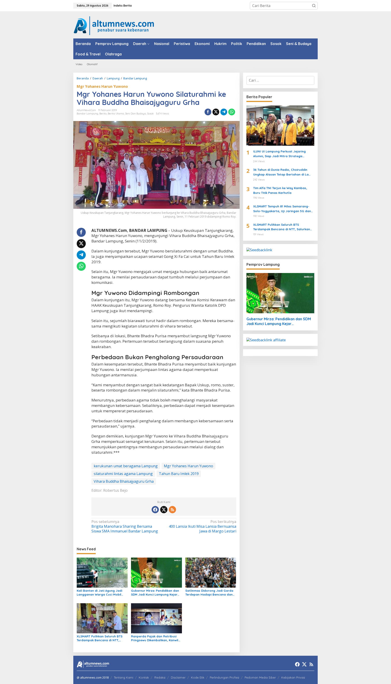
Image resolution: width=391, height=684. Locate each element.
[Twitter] (163, 509)
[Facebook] (155, 509)
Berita (103, 113)
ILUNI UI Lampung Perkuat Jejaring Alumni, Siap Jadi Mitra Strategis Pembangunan (279, 154)
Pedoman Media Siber (260, 677)
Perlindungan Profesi (224, 677)
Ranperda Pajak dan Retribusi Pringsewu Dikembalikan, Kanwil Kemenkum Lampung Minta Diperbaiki (154, 638)
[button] (314, 6)
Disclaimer (178, 677)
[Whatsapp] (231, 112)
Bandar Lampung (87, 113)
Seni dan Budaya (135, 113)
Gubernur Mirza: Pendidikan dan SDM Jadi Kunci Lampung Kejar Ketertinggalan (155, 592)
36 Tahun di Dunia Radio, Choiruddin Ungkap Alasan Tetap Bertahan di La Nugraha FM (281, 172)
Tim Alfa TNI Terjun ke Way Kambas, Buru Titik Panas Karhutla (280, 190)
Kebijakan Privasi (293, 677)
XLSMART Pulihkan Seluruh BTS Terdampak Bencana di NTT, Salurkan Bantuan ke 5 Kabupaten (99, 638)
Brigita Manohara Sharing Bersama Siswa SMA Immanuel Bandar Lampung (124, 526)
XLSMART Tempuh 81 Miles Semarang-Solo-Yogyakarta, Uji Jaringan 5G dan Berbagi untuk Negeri (282, 209)
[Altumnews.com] (114, 25)
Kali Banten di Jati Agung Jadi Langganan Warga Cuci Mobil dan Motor (99, 592)
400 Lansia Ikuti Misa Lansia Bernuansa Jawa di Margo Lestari (202, 526)
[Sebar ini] (208, 112)
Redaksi (159, 677)
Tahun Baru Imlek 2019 (179, 473)
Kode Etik (197, 677)
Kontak (144, 677)
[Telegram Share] (223, 112)
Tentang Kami (123, 677)
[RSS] (172, 509)
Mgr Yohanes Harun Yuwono (102, 86)
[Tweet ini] (215, 112)
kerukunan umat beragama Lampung (126, 465)
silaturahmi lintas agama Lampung (123, 473)
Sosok (150, 113)
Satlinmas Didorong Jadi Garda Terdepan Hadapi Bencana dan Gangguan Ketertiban (209, 592)
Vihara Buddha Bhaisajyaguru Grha (124, 481)
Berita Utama (116, 113)
